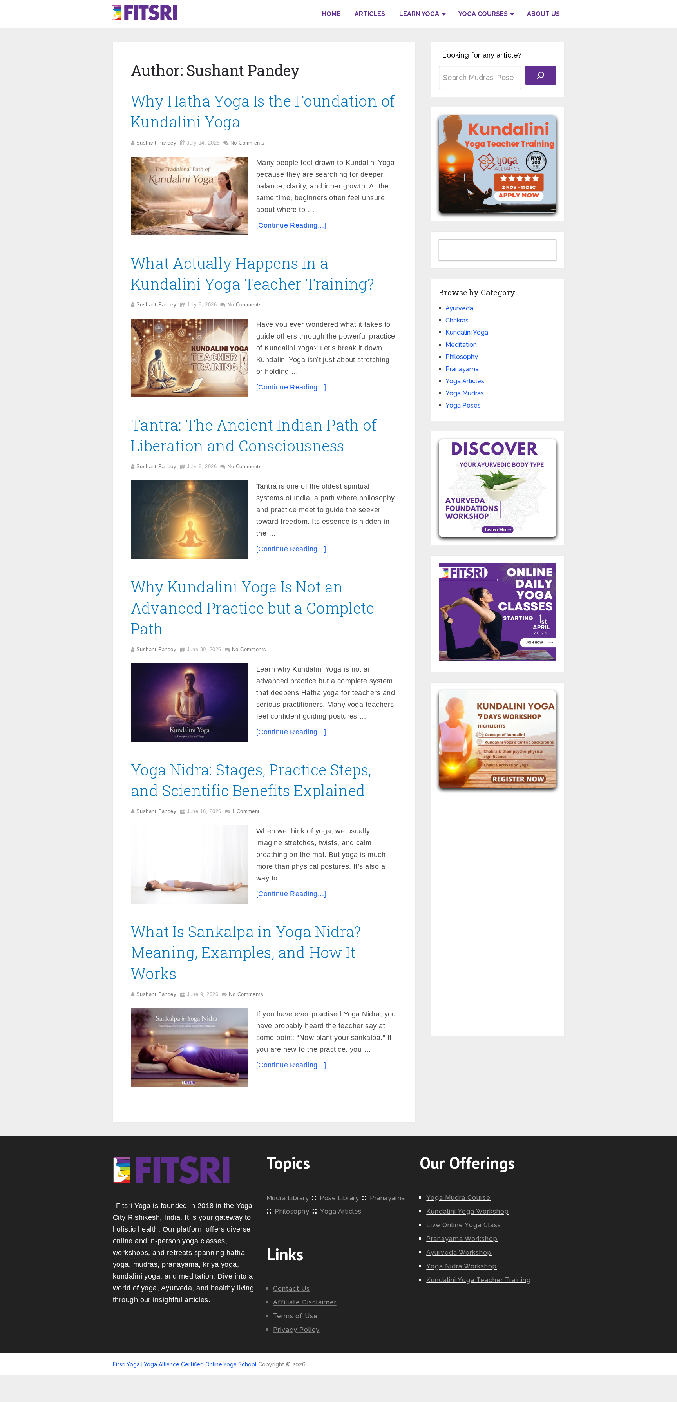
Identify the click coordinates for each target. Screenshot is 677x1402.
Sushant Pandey (156, 143)
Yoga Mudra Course (458, 1197)
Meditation (461, 344)
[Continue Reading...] (291, 225)
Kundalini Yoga (466, 332)
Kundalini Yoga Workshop (467, 1211)
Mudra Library (287, 1198)
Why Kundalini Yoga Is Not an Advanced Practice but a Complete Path (252, 607)
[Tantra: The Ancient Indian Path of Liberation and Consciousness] (189, 519)
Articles (370, 14)
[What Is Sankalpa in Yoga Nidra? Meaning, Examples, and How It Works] (189, 1047)
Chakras (457, 320)
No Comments (247, 143)
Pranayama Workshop (462, 1239)
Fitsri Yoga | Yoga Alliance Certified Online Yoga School (185, 1364)
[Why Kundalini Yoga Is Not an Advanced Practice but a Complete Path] (189, 702)
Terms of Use (295, 1316)
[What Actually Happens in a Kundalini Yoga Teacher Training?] (189, 358)
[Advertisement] (497, 905)
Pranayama (462, 369)
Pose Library (339, 1198)
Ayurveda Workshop (459, 1252)
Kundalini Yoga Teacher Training (478, 1280)
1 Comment (246, 811)
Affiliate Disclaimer (305, 1302)
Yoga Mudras (464, 393)
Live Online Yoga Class (463, 1225)
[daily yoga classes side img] (497, 659)
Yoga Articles (464, 381)
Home (331, 14)
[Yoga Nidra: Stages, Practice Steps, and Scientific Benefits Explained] (189, 864)
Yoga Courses (483, 14)
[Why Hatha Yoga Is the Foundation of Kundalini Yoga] (189, 196)
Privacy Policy (296, 1329)
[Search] (540, 75)
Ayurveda (459, 308)
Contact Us (291, 1288)
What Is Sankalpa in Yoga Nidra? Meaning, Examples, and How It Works (246, 952)
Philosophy (461, 356)
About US (543, 14)
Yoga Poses (463, 405)
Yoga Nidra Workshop (461, 1266)
